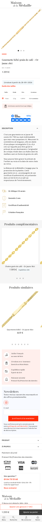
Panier (37, 520)
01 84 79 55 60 (11, 479)
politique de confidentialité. (18, 426)
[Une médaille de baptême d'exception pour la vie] (11, 497)
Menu (4, 518)
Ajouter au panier (30, 512)
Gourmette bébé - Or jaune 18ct (20, 330)
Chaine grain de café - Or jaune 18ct (20, 266)
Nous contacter (10, 488)
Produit (6, 440)
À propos (6, 447)
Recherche (13, 520)
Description (7, 128)
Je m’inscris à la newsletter (23, 418)
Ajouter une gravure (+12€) (21, 507)
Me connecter (26, 520)
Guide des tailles (9, 86)
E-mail (6, 408)
